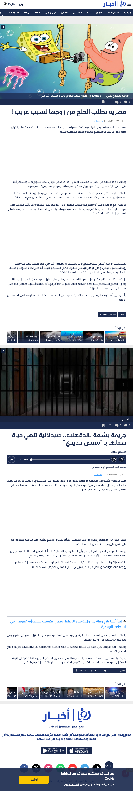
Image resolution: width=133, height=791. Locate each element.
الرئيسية (128, 12)
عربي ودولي (50, 12)
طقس (64, 12)
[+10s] (122, 459)
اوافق (34, 779)
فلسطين (77, 12)
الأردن (99, 12)
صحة (89, 12)
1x (19, 459)
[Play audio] (11, 459)
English (12, 4)
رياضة (26, 12)
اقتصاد (37, 12)
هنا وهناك (14, 12)
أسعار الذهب (113, 12)
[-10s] (114, 459)
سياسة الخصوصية (73, 784)
